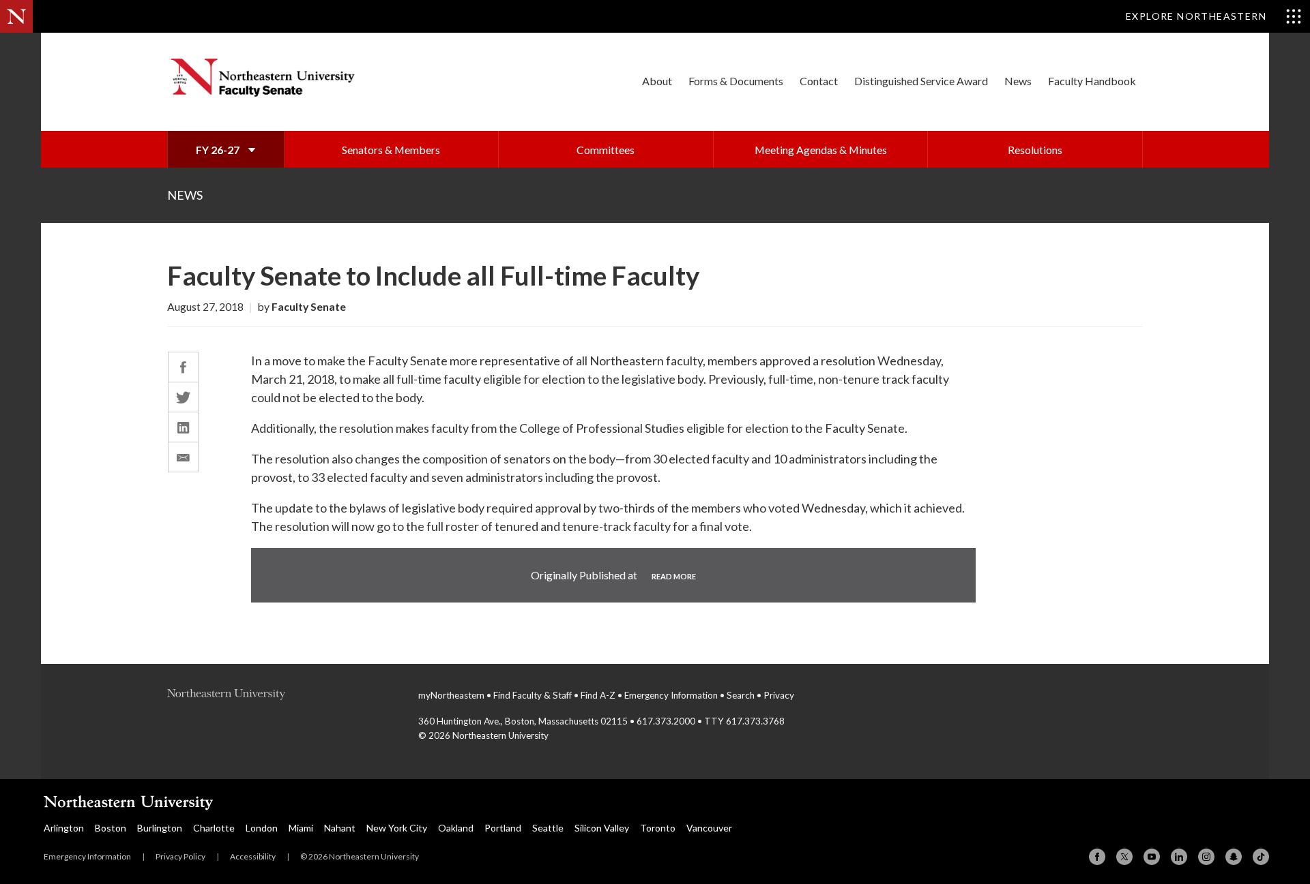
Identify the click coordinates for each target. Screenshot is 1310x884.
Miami (301, 828)
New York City (396, 828)
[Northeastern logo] (279, 696)
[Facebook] (1097, 857)
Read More (674, 576)
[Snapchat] (1233, 857)
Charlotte (214, 828)
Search (741, 695)
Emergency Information (671, 695)
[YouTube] (1152, 857)
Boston (110, 828)
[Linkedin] (1179, 857)
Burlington (159, 828)
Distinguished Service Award (921, 80)
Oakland (456, 828)
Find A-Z (598, 695)
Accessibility (253, 856)
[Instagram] (1206, 857)
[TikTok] (1261, 857)
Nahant (339, 828)
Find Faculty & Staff (532, 695)
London (262, 828)
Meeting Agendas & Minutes (821, 149)
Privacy (778, 695)
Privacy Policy (180, 856)
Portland (502, 828)
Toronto (657, 828)
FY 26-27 (219, 149)
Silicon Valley (601, 828)
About (657, 80)
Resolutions (1035, 149)
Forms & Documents (735, 80)
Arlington (64, 828)
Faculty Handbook (1092, 80)
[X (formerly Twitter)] (1124, 857)
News (1018, 80)
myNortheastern (451, 695)
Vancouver (709, 828)
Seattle (548, 828)
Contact (819, 80)
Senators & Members (391, 149)
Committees (606, 149)
